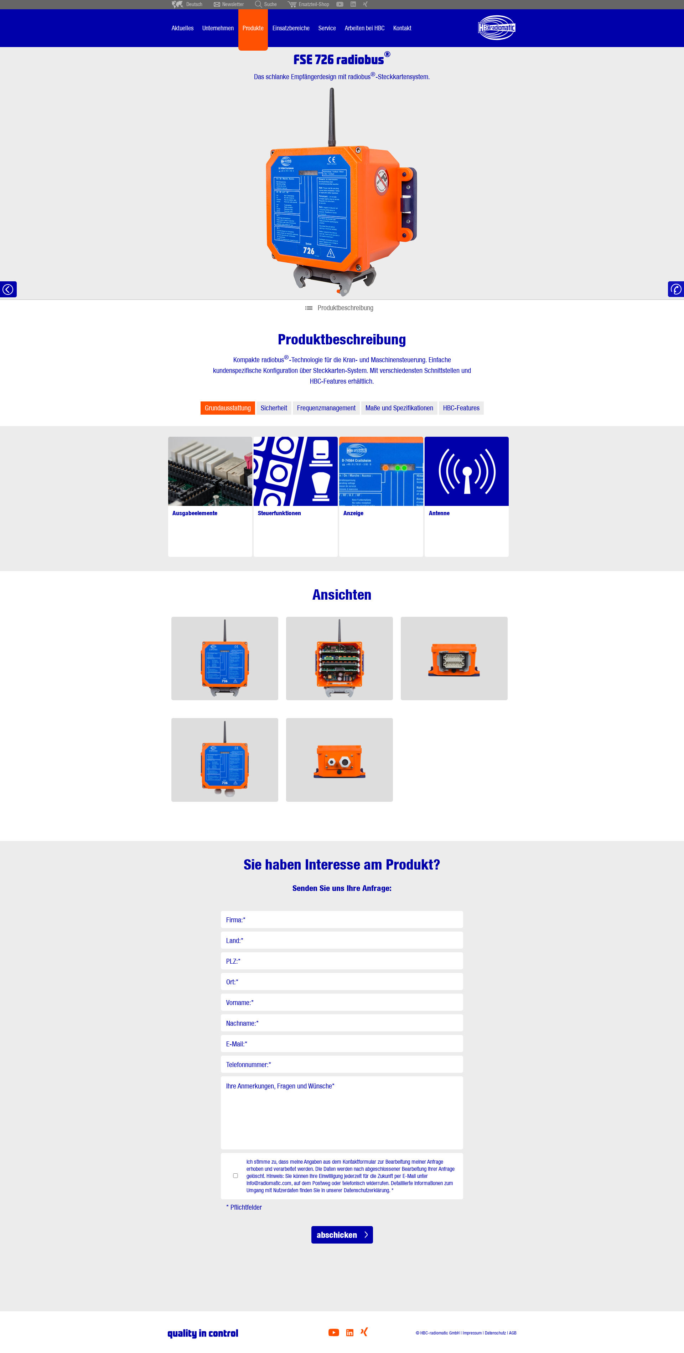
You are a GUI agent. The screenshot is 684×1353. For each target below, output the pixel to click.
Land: (234, 940)
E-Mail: (236, 1044)
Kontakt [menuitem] (402, 28)
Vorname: (240, 1002)
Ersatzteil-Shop (314, 4)
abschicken (337, 1235)
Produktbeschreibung (345, 307)
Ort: (232, 982)
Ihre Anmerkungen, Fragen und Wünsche (280, 1086)
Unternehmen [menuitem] (218, 28)
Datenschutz (495, 1333)
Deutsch (194, 4)
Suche (270, 4)
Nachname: (242, 1023)
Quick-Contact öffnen (676, 289)
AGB (513, 1333)
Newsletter (233, 4)
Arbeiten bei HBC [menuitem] (364, 28)
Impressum (472, 1333)
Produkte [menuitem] (253, 28)
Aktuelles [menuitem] (182, 28)
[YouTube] (333, 1334)
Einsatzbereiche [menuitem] (291, 28)
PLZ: (233, 961)
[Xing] (364, 1334)
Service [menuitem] (327, 28)
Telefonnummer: (248, 1064)
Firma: (235, 920)
